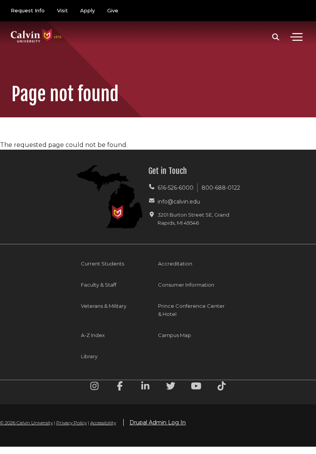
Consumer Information (186, 285)
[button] (275, 36)
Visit (62, 10)
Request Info (28, 10)
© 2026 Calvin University (26, 423)
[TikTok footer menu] (221, 387)
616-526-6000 (175, 187)
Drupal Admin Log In (157, 422)
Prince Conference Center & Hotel (191, 310)
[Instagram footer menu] (94, 387)
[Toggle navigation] (296, 37)
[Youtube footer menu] (196, 387)
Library (89, 356)
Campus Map (174, 335)
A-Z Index (93, 335)
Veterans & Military (103, 306)
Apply (87, 10)
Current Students (102, 263)
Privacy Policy (71, 423)
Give (112, 10)
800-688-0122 (221, 187)
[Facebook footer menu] (120, 387)
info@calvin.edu (179, 201)
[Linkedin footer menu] (145, 387)
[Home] (36, 27)
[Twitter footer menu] (170, 387)
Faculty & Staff (98, 285)
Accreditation (175, 263)
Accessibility (103, 423)
